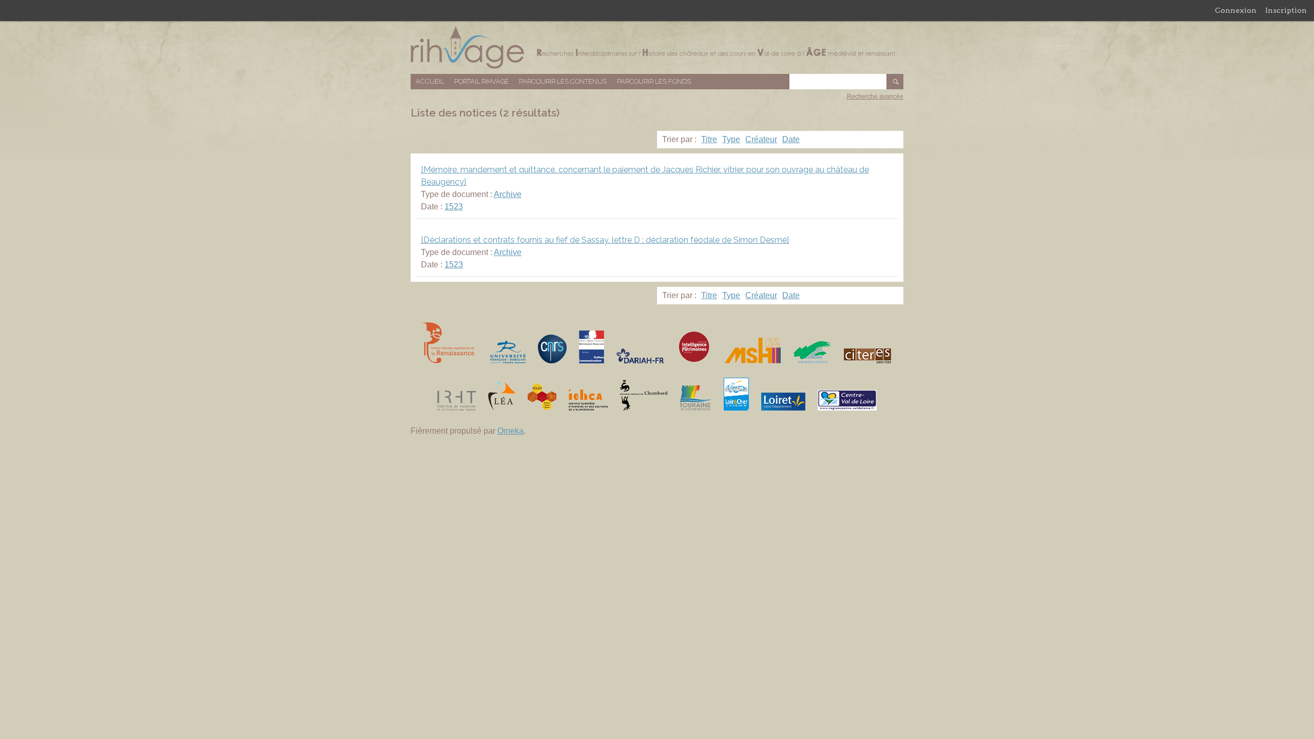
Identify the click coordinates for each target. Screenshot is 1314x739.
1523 (454, 206)
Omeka (510, 430)
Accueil (430, 81)
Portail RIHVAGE (481, 81)
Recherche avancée (875, 96)
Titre (709, 139)
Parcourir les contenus (563, 81)
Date (791, 139)
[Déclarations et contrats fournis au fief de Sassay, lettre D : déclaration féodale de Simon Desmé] (605, 240)
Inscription (1286, 10)
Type (731, 139)
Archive (507, 194)
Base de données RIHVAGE (657, 47)
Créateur (761, 139)
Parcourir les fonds (654, 81)
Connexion (1236, 10)
